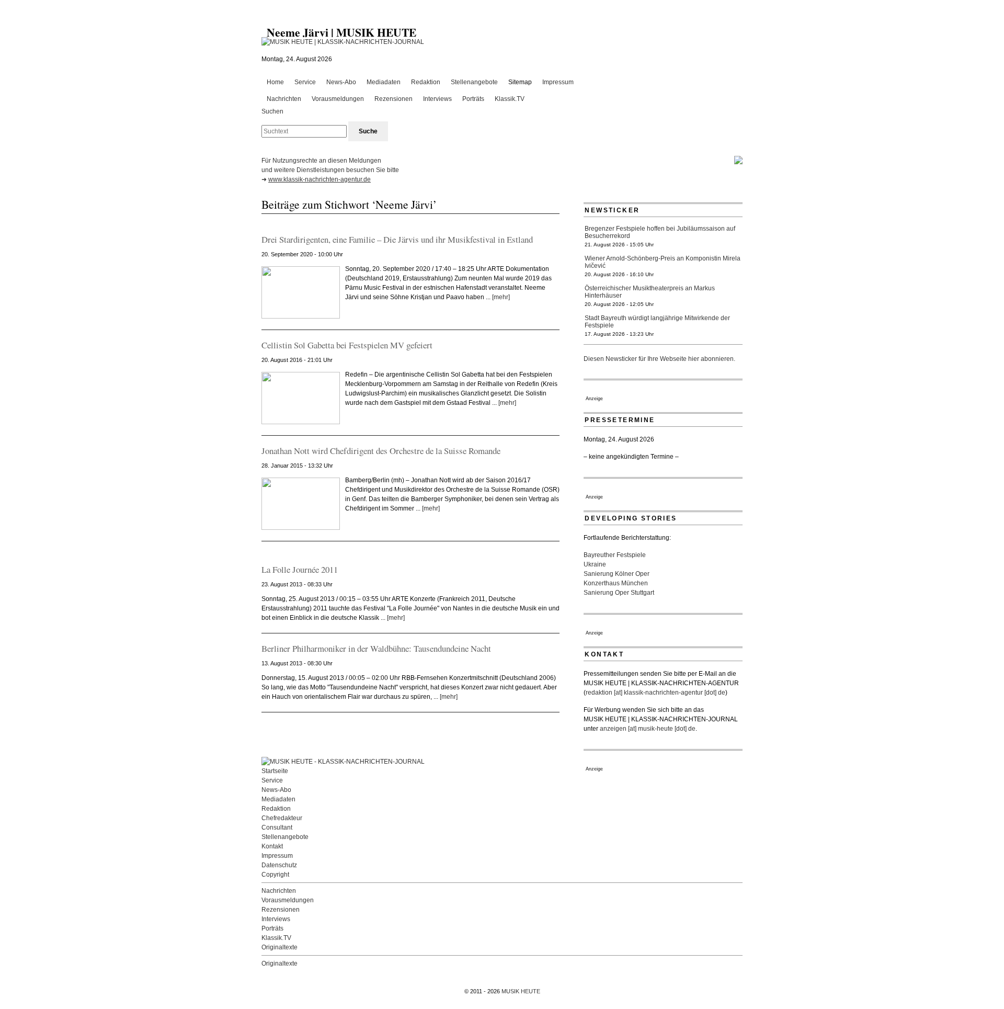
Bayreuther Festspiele (615, 555)
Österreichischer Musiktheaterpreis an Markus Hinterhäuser (650, 292)
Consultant (276, 827)
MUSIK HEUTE (520, 991)
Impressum (558, 82)
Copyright (275, 874)
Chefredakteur (281, 818)
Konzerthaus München (616, 583)
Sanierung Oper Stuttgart (619, 592)
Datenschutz (279, 865)
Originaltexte (279, 947)
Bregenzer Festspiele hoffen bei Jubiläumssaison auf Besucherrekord (660, 232)
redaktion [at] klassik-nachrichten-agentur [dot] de (655, 692)
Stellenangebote (474, 82)
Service (305, 82)
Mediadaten (384, 82)
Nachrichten (284, 99)
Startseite (274, 771)
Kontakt (272, 846)
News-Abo (341, 82)
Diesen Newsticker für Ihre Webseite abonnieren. (659, 358)
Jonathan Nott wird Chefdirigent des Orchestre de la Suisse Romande (380, 451)
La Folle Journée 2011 (299, 569)
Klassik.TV (509, 99)
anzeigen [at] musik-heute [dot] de (647, 728)
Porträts (473, 99)
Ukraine (595, 564)
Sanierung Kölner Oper (616, 573)
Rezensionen (393, 99)
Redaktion (425, 82)
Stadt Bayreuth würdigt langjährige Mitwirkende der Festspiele (657, 321)
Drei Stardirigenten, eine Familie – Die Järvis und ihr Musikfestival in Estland (397, 239)
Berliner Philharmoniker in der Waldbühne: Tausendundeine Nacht (376, 648)
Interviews (437, 99)
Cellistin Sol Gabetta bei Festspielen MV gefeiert (346, 345)
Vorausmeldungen (338, 99)
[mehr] (501, 297)
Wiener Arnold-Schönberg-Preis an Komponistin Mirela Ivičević (662, 262)
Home (275, 82)
